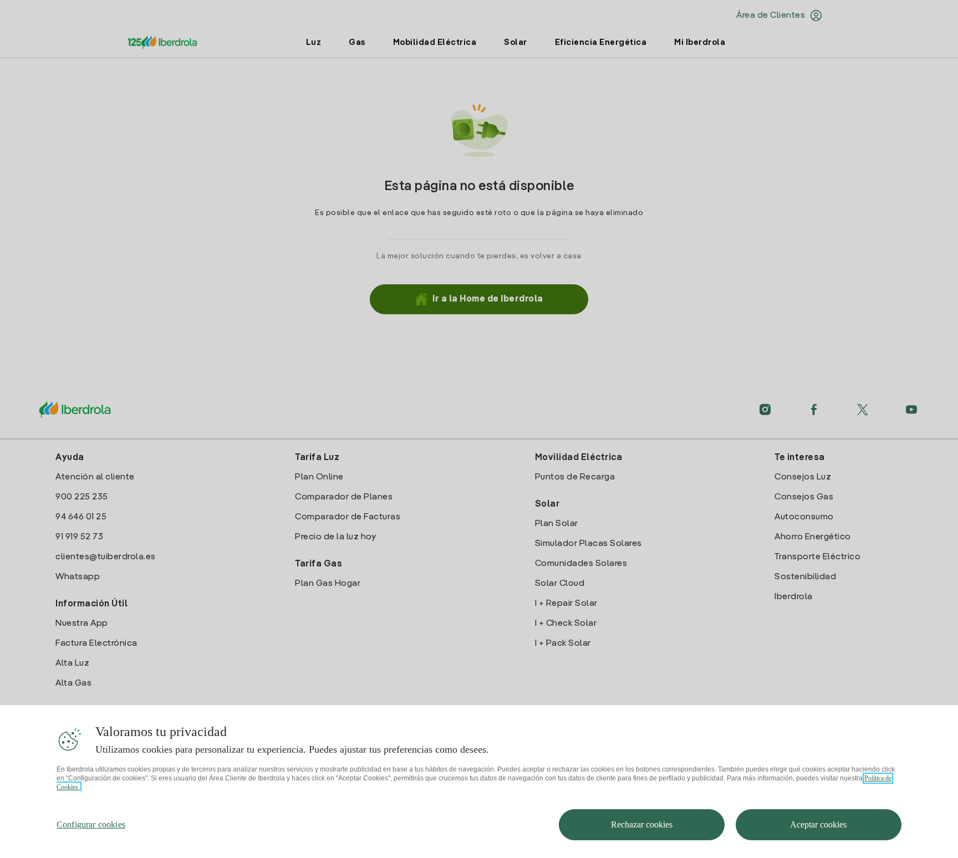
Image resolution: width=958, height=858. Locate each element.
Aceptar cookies (818, 824)
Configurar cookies (91, 824)
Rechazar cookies (641, 824)
